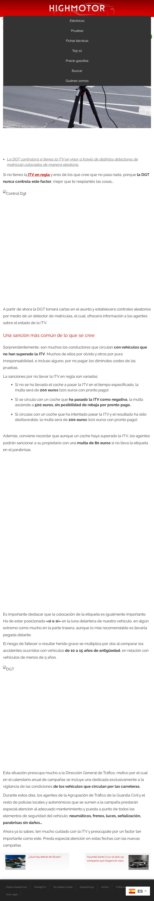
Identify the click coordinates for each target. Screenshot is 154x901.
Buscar (77, 71)
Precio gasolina (77, 61)
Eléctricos (77, 21)
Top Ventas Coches (63, 887)
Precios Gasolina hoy (16, 887)
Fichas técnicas (77, 41)
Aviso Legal (12, 894)
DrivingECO (40, 887)
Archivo (105, 887)
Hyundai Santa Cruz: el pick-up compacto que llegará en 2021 (105, 858)
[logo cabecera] (77, 7)
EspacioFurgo (87, 887)
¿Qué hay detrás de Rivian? (44, 856)
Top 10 (77, 51)
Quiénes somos (77, 81)
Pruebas (77, 31)
